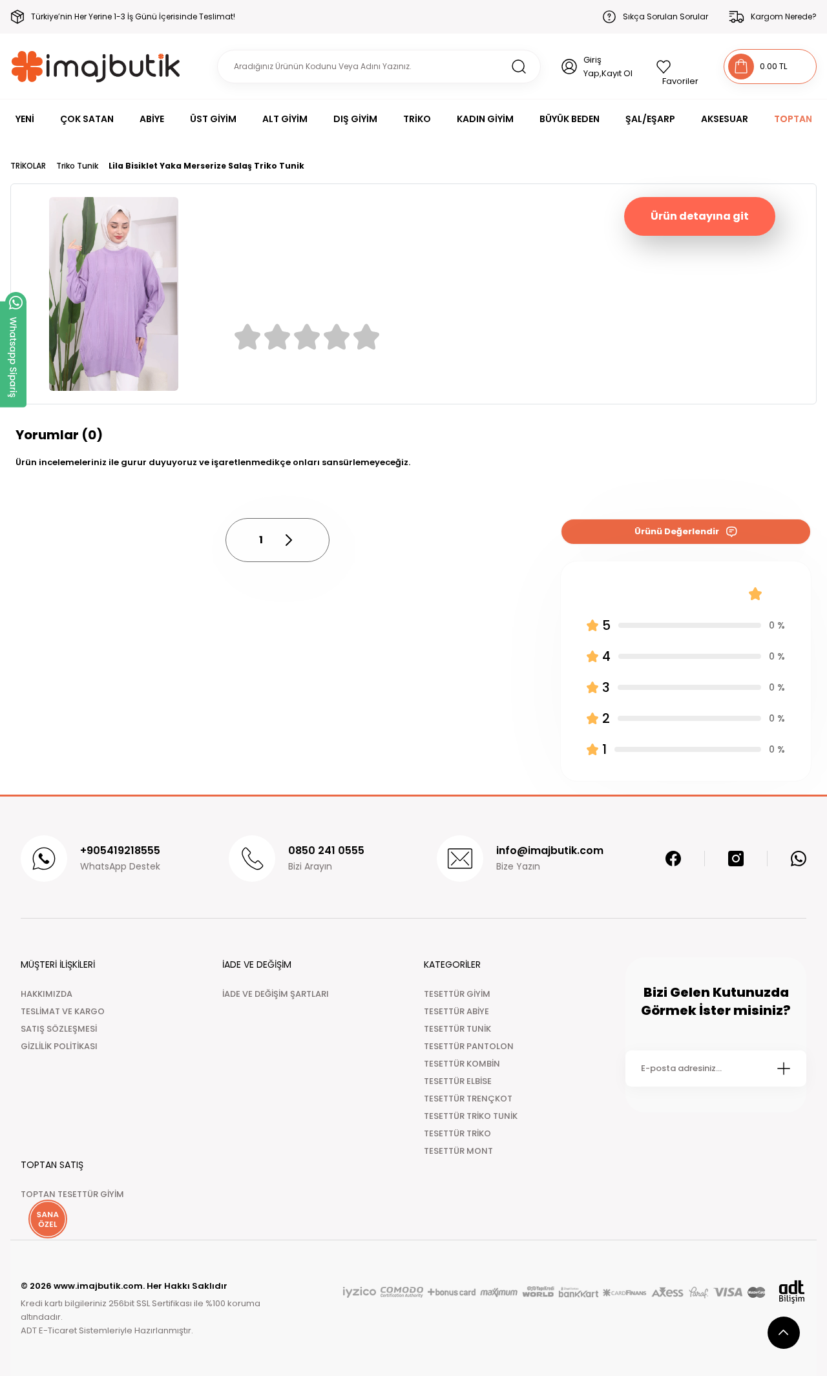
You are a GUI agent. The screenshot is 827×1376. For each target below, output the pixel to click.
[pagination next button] (288, 540)
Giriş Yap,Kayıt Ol (608, 66)
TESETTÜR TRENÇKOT (468, 1098)
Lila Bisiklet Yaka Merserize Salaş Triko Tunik (206, 166)
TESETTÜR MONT (458, 1151)
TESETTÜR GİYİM (457, 994)
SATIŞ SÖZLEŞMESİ (59, 1029)
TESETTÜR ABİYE (456, 1011)
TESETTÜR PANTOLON (469, 1046)
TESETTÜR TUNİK (457, 1029)
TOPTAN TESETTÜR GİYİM (72, 1194)
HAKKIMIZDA (46, 994)
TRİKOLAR (28, 166)
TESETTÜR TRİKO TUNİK (471, 1116)
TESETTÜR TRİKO (457, 1133)
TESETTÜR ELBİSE (458, 1081)
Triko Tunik (77, 166)
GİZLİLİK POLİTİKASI (59, 1046)
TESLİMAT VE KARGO (63, 1011)
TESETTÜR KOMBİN (462, 1064)
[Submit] (784, 1068)
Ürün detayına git (700, 216)
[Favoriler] (679, 66)
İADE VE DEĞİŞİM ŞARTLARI (275, 994)
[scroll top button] (784, 1333)
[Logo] (96, 66)
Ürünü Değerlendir (676, 531)
